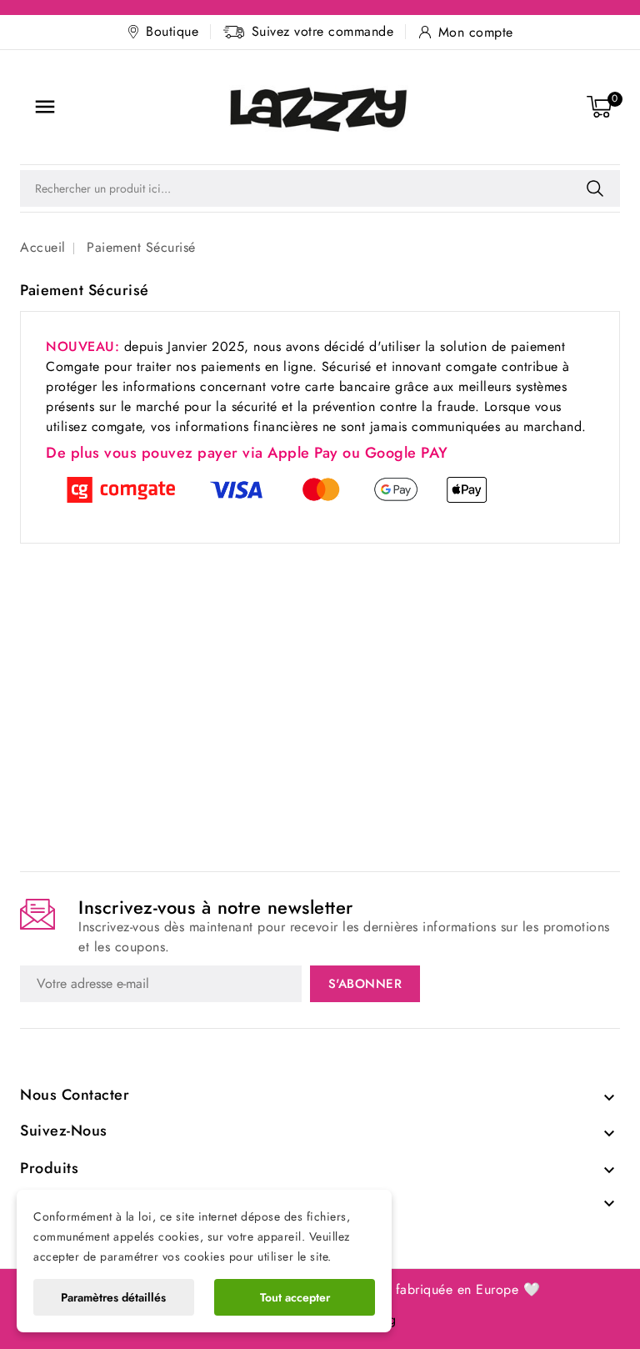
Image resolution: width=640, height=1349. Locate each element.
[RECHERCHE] (595, 188)
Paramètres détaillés (113, 1297)
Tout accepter (295, 1297)
